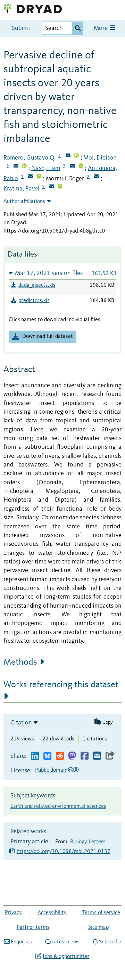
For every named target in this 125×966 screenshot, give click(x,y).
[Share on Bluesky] (47, 756)
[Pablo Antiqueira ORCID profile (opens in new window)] (39, 177)
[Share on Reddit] (60, 756)
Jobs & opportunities (66, 956)
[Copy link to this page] (110, 756)
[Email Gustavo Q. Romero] (68, 156)
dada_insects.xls (37, 285)
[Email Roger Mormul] (96, 177)
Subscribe (110, 942)
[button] (62, 273)
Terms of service (101, 913)
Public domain (51, 770)
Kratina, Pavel (21, 189)
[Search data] (77, 28)
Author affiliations (24, 201)
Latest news (65, 942)
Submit (21, 28)
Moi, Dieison (100, 158)
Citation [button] (21, 723)
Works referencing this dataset (60, 684)
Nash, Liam (45, 168)
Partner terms (33, 927)
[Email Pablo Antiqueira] (30, 177)
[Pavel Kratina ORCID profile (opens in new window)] (60, 187)
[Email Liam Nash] (72, 166)
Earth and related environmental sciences (58, 806)
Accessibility (52, 913)
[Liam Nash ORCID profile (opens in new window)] (81, 166)
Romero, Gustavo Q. (29, 158)
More (101, 28)
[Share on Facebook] (85, 756)
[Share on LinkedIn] (35, 756)
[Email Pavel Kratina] (52, 187)
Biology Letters (88, 842)
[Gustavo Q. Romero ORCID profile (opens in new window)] (76, 156)
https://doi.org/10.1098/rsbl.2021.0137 (63, 851)
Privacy (13, 913)
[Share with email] (97, 756)
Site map (98, 927)
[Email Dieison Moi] (16, 166)
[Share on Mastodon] (72, 756)
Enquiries (21, 942)
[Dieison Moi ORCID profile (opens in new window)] (24, 166)
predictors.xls (34, 300)
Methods (20, 662)
